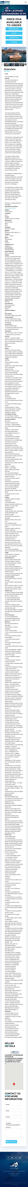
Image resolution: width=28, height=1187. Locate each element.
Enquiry (8, 1127)
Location (8, 1123)
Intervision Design (14, 1184)
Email (7, 1110)
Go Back (14, 42)
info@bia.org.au (14, 1174)
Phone (8, 1117)
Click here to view (10, 208)
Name (7, 1104)
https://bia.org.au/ (14, 1176)
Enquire (14, 29)
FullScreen (14, 37)
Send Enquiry (12, 1141)
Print (14, 33)
